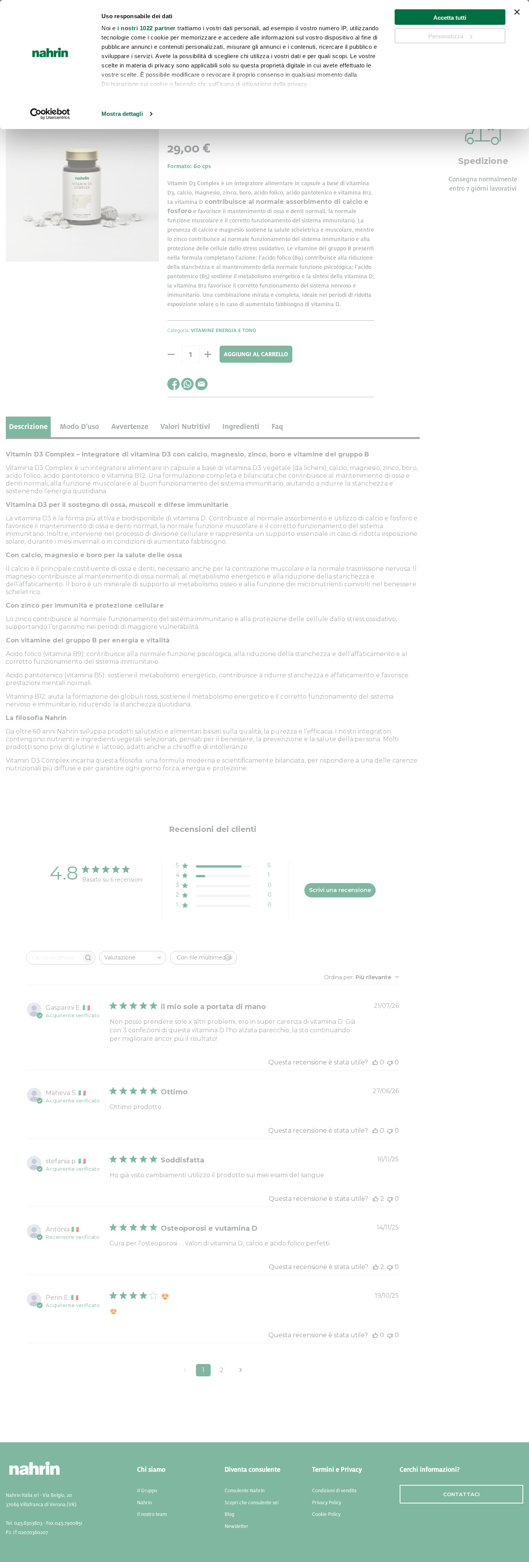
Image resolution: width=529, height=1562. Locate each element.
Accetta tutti (449, 17)
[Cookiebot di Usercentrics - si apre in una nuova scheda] (50, 114)
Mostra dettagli (122, 113)
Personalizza (445, 36)
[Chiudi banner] (517, 17)
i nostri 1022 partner (146, 28)
